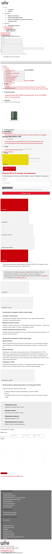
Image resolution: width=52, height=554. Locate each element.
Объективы (8, 72)
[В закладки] (31, 101)
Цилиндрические (15, 89)
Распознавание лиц (9, 129)
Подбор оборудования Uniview (15, 17)
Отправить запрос (26, 193)
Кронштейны (10, 139)
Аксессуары (8, 84)
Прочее (7, 86)
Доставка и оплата (12, 21)
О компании (11, 9)
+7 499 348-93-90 (11, 29)
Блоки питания (6, 520)
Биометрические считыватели (10, 512)
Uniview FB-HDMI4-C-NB (9, 476)
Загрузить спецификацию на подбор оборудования (20, 19)
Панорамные (26, 87)
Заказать (5, 164)
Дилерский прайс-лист (8, 525)
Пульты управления (10, 80)
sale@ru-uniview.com (10, 31)
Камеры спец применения (41, 89)
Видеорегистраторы (10, 70)
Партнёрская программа (13, 25)
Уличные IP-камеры (30, 89)
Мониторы (8, 74)
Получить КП (8, 28)
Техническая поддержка (9, 535)
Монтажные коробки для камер (25, 135)
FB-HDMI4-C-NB (19, 476)
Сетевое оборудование (11, 77)
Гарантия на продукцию (13, 15)
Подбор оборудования (8, 527)
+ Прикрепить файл (7, 187)
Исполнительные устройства (9, 514)
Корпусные (22, 89)
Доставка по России (7, 235)
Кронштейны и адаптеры (11, 135)
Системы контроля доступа (12, 76)
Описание (4, 209)
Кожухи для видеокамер (9, 503)
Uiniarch (7, 85)
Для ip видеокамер (35, 141)
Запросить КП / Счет (7, 550)
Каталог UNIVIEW (29, 70)
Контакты (10, 11)
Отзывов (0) (5, 222)
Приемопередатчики (10, 78)
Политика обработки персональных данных (33, 189)
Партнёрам (5, 529)
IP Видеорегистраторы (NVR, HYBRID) (11, 499)
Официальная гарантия (7, 247)
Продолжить (4, 473)
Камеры (7, 69)
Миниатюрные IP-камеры (11, 87)
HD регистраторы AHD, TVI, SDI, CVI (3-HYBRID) (14, 497)
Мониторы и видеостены (37, 143)
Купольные (20, 87)
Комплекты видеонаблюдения (12, 73)
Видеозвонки (9, 81)
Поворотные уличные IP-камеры (38, 87)
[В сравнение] (11, 101)
